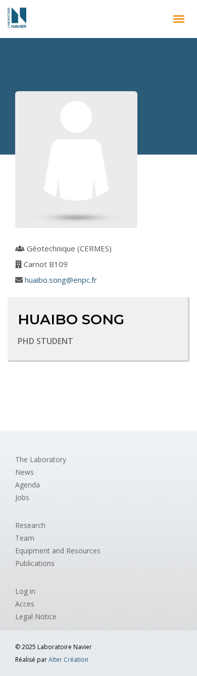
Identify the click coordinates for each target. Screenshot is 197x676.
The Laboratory (40, 459)
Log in (25, 591)
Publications (35, 563)
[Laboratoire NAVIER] (17, 17)
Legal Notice (36, 616)
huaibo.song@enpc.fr (61, 280)
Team (24, 538)
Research (30, 525)
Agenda (27, 485)
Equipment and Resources (58, 550)
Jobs (22, 497)
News (24, 472)
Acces (24, 604)
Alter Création (68, 659)
